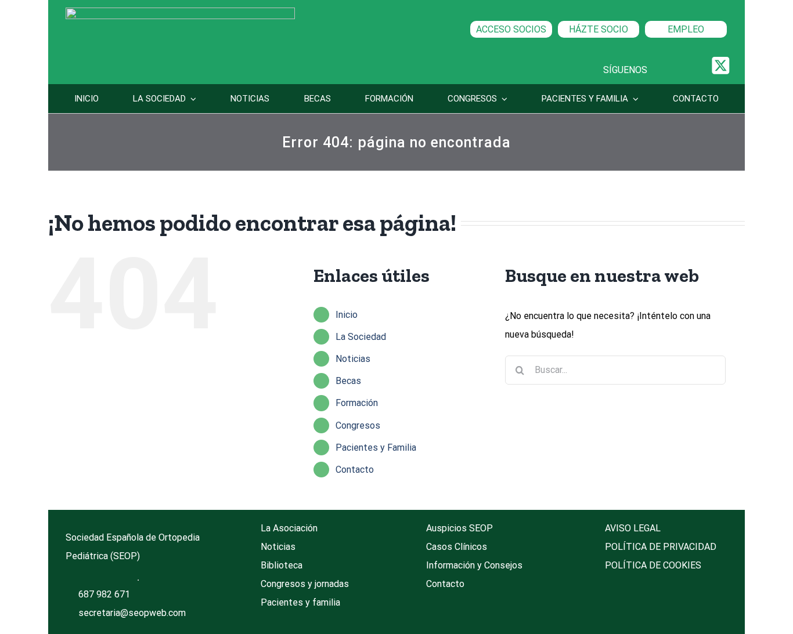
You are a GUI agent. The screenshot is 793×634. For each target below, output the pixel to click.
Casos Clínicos (456, 546)
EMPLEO (686, 29)
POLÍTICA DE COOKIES (653, 565)
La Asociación (289, 528)
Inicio (347, 314)
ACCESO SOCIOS (511, 29)
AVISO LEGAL (633, 528)
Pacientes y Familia (376, 447)
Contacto (355, 469)
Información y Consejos (474, 565)
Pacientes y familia (300, 602)
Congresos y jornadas (305, 583)
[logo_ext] (180, 11)
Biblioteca (281, 565)
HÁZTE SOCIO (598, 29)
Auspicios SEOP (459, 528)
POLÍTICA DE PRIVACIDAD (660, 546)
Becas (348, 380)
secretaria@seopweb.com (132, 612)
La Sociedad (361, 336)
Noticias (353, 358)
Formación (357, 402)
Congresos (358, 425)
